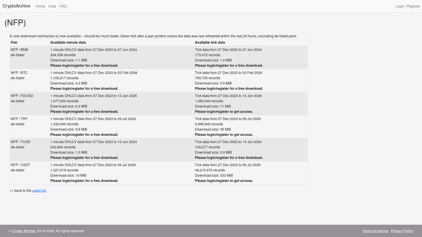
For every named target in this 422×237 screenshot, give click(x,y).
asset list (39, 190)
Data (52, 6)
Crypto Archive (23, 230)
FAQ (63, 6)
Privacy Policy (402, 230)
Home (40, 6)
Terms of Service (375, 230)
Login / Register (408, 6)
